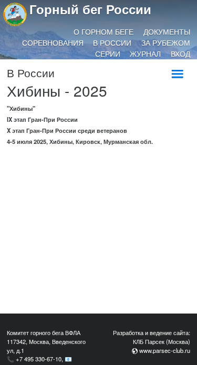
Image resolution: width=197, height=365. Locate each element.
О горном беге (103, 31)
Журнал (145, 53)
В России (112, 42)
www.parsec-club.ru (164, 350)
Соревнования (53, 42)
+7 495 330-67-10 (38, 358)
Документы (166, 31)
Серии (107, 53)
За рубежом (165, 42)
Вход (180, 53)
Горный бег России (90, 9)
